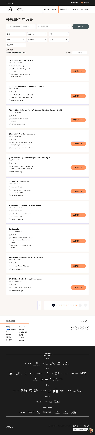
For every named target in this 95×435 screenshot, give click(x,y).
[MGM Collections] (44, 380)
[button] (16, 34)
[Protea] (78, 391)
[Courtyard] (16, 391)
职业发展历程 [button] (63, 9)
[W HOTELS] (58, 364)
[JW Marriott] (66, 364)
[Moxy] (68, 391)
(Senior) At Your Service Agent (22, 134)
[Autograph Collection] (56, 374)
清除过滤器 (9, 50)
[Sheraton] (19, 374)
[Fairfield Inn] (43, 391)
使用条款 (21, 329)
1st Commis (14, 229)
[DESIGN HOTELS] (74, 373)
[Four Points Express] (48, 403)
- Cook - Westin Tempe (19, 181)
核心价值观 (9, 340)
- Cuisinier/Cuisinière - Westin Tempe (25, 205)
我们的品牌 (54, 9)
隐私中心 (21, 335)
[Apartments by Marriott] (57, 413)
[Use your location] (68, 26)
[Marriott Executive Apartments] (73, 412)
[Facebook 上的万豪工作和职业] (77, 328)
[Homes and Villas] (65, 413)
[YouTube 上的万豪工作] (87, 328)
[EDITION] (28, 363)
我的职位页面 (74, 2)
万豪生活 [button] (74, 9)
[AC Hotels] (49, 391)
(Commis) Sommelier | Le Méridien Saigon (26, 86)
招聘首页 (46, 9)
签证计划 (8, 337)
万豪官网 (21, 337)
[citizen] (55, 392)
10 (76, 305)
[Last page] (85, 305)
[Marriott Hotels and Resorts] (11, 374)
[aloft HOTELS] (62, 391)
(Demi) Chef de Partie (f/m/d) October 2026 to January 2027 (35, 110)
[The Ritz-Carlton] (37, 364)
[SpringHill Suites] (33, 391)
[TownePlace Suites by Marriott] (31, 412)
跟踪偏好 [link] (8, 334)
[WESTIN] (32, 373)
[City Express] (39, 403)
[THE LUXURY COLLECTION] (45, 364)
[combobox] (21, 26)
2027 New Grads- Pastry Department (25, 279)
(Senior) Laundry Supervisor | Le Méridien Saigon (29, 158)
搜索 (79, 27)
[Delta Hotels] (25, 374)
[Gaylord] (35, 381)
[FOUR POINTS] (24, 391)
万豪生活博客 (23, 332)
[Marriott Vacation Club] (83, 374)
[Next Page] (80, 305)
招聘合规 (21, 340)
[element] (38, 413)
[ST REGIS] (52, 364)
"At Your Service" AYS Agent (21, 60)
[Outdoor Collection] (56, 380)
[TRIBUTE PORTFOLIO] (64, 373)
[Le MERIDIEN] (39, 373)
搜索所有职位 (84, 9)
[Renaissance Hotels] (47, 374)
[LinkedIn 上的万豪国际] (71, 328)
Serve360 (22, 327)
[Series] (56, 402)
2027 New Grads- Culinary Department (26, 257)
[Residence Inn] (22, 412)
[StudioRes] (47, 413)
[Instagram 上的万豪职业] (82, 328)
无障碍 (8, 327)
